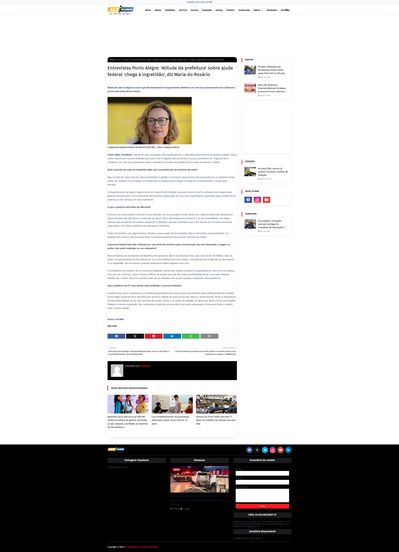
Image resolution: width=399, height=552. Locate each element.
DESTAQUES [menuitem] (272, 10)
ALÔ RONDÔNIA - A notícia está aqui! (141, 547)
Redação (144, 365)
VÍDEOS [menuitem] (257, 10)
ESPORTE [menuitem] (230, 10)
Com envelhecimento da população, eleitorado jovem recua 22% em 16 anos (171, 420)
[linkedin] (288, 450)
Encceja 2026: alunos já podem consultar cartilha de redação (273, 171)
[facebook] (248, 200)
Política (126, 60)
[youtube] (266, 200)
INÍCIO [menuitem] (148, 10)
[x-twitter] (257, 450)
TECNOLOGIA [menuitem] (244, 10)
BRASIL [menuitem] (158, 10)
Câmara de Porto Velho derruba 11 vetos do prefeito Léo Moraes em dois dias (216, 420)
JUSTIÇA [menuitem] (219, 10)
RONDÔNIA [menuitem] (170, 10)
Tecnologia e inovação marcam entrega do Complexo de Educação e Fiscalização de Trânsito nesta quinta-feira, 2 (271, 224)
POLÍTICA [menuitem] (183, 10)
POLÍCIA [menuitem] (194, 10)
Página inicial (115, 60)
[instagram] (257, 200)
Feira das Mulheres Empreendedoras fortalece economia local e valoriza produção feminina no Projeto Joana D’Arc (272, 88)
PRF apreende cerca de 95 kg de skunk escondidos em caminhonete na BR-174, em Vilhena (197, 500)
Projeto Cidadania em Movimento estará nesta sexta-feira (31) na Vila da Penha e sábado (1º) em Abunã (271, 70)
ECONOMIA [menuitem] (207, 10)
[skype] (265, 450)
